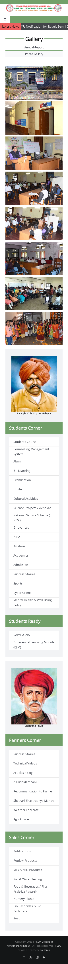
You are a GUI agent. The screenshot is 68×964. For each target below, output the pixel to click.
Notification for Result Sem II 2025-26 (34, 26)
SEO (59, 945)
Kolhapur (45, 950)
